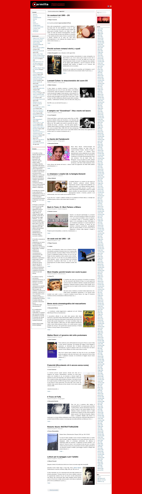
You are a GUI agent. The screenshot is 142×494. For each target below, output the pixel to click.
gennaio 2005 (100, 432)
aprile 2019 (100, 166)
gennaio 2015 (100, 245)
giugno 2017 (100, 200)
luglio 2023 (100, 86)
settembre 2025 (101, 46)
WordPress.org (101, 481)
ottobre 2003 (100, 456)
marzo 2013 (100, 279)
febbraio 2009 (100, 356)
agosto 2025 (100, 47)
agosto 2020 (100, 141)
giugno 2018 (100, 181)
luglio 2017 (100, 198)
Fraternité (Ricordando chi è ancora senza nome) (68, 365)
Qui (48, 23)
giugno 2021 (100, 125)
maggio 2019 (100, 164)
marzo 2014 (100, 261)
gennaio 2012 (100, 301)
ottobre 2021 (100, 119)
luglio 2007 (100, 385)
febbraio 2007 (100, 393)
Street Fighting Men (37, 119)
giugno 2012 (100, 293)
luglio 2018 (100, 180)
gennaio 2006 (100, 413)
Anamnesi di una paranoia (38, 142)
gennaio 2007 (100, 395)
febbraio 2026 (100, 38)
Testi (59, 17)
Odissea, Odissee (37, 82)
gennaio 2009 (100, 357)
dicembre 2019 (101, 153)
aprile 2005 (100, 428)
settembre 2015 (101, 233)
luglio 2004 (100, 442)
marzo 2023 (100, 92)
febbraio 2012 (100, 300)
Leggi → (49, 43)
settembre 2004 (101, 438)
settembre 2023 (101, 83)
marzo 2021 (100, 130)
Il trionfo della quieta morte (38, 88)
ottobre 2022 (100, 100)
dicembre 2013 (101, 265)
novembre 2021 (101, 117)
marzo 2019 (100, 167)
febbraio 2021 (100, 131)
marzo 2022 (100, 111)
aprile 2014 (100, 259)
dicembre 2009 (101, 340)
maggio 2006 (100, 407)
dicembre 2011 (101, 303)
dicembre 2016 (101, 209)
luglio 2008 (100, 367)
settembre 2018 (101, 177)
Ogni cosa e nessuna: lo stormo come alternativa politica (38, 111)
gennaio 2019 (100, 170)
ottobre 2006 (100, 399)
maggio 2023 (100, 89)
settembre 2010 (101, 326)
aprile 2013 (100, 278)
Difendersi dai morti (37, 136)
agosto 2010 (100, 328)
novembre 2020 (101, 136)
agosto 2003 (100, 459)
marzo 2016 (100, 223)
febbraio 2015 (100, 244)
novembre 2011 (101, 304)
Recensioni (60, 428)
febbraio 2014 (100, 262)
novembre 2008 (101, 360)
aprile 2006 (100, 409)
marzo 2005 (100, 429)
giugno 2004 (100, 443)
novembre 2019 (101, 155)
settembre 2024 (101, 64)
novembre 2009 (101, 342)
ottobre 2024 (100, 63)
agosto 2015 (100, 234)
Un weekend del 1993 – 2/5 (58, 15)
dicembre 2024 (101, 60)
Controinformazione (61, 273)
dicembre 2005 (101, 415)
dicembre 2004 (101, 434)
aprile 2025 (100, 53)
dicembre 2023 (101, 78)
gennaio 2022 (100, 114)
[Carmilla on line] (71, 4)
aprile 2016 (100, 222)
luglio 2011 (100, 311)
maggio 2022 (100, 108)
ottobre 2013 (100, 269)
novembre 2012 (101, 286)
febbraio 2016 (100, 225)
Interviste (35, 19)
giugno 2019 (100, 163)
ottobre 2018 (100, 175)
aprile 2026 (100, 35)
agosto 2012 (100, 290)
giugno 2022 (100, 106)
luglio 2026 (100, 30)
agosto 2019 (100, 159)
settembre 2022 (101, 102)
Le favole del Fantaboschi (58, 139)
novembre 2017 (101, 192)
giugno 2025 (100, 50)
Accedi (99, 476)
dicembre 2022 (101, 97)
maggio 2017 (100, 201)
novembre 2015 (101, 230)
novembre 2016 (101, 211)
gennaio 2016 (100, 226)
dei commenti (102, 479)
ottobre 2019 (100, 156)
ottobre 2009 (100, 343)
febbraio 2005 (100, 431)
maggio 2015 (100, 239)
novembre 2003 (101, 454)
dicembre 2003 (101, 452)
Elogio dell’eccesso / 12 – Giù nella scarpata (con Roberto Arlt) (38, 63)
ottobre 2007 (100, 381)
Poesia (34, 22)
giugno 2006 (100, 406)
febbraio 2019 (100, 169)
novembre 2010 (101, 323)
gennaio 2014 (100, 264)
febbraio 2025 (100, 57)
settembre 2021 (101, 120)
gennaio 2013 (100, 283)
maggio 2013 (100, 276)
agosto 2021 (100, 122)
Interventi (60, 50)
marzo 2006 (100, 410)
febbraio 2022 (100, 113)
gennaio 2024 (100, 77)
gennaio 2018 (100, 189)
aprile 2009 (100, 353)
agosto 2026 (100, 28)
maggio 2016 (100, 220)
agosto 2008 (100, 365)
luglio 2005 (100, 423)
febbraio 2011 (100, 318)
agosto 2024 (100, 66)
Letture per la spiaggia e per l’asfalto (62, 457)
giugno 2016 (100, 219)
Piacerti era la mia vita (37, 50)
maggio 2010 (100, 332)
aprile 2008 (100, 371)
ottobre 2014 (100, 250)
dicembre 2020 (101, 134)
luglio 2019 (100, 161)
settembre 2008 (101, 364)
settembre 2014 (101, 251)
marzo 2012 (100, 298)
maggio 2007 (100, 389)
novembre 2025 (101, 42)
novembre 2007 (101, 379)
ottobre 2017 (100, 194)
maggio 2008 (100, 370)
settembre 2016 (101, 214)
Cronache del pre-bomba (38, 26)
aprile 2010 (100, 334)
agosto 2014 (100, 253)
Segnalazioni (35, 30)
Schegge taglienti (61, 140)
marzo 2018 (100, 186)
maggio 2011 (100, 314)
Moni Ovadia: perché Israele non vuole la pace (66, 272)
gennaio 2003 (100, 470)
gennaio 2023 (100, 95)
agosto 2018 (100, 178)
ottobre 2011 (100, 306)
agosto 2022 (100, 103)
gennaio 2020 (100, 152)
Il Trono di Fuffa (54, 397)
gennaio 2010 (100, 339)
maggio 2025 (100, 52)
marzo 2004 (100, 448)
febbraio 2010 (100, 337)
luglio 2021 (100, 124)
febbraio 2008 (100, 375)
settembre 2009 (101, 345)
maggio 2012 (100, 295)
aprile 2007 (100, 390)
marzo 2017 (100, 205)
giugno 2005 (100, 424)
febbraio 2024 (100, 75)
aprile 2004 (100, 446)
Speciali (59, 208)
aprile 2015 (100, 240)
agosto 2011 (100, 309)
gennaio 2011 (100, 320)
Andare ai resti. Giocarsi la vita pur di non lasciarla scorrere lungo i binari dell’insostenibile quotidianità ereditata (38, 41)
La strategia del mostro (38, 85)
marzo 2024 (100, 74)
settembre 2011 (101, 307)
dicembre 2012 (101, 284)
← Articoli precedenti (53, 490)
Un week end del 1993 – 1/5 (58, 239)
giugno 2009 (100, 350)
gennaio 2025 (100, 58)
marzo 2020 (100, 148)
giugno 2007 (100, 387)
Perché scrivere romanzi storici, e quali (63, 49)
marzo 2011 (100, 317)
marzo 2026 (100, 36)
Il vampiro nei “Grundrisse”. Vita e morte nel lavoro (69, 111)
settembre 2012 (101, 289)
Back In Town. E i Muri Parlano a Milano (64, 207)
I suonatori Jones (61, 82)
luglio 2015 (100, 236)
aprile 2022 (100, 110)
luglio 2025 (100, 49)
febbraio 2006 (100, 412)
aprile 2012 (100, 297)
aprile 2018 (100, 184)
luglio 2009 (100, 348)
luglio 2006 (100, 404)
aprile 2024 (100, 72)
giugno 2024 (100, 69)
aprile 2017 (100, 203)
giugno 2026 (100, 32)
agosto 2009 (100, 346)
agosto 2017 (100, 197)
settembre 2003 (101, 457)
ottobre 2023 (100, 81)
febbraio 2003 (100, 468)
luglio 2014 (100, 254)
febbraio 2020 (100, 150)
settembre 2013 (101, 270)
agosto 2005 (100, 421)
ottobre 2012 (100, 287)
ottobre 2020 (100, 138)
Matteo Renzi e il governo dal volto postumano (67, 335)
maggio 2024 (100, 71)
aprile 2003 (100, 465)
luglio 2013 (100, 273)
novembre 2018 (101, 173)
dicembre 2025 (101, 41)
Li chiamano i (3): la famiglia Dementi (66, 174)
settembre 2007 (101, 382)
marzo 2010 (100, 336)
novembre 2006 (101, 398)
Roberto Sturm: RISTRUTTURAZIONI (62, 427)
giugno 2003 (100, 462)
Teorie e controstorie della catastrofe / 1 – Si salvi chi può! (38, 96)
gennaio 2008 (100, 376)
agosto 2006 (100, 403)
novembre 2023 (101, 80)
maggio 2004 (100, 445)
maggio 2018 (100, 183)
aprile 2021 (100, 128)
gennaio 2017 (100, 208)
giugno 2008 (100, 368)
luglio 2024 (100, 67)
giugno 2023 (100, 88)
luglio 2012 (100, 292)
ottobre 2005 (100, 418)
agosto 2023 (100, 85)
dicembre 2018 (101, 172)
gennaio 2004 (100, 451)
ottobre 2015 (100, 231)
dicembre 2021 (101, 116)
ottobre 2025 (100, 44)
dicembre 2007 (101, 378)
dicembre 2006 (101, 396)
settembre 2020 (101, 139)
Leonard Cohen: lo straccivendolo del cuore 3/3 (67, 81)
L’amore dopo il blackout (38, 99)
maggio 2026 (100, 33)
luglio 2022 (100, 105)
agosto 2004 (100, 440)
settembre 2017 (101, 195)
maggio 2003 (100, 463)
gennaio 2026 (100, 39)
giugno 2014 (100, 256)
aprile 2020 (100, 147)
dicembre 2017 (101, 191)
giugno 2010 (100, 331)
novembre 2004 (101, 435)
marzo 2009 (100, 354)
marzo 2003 (100, 466)
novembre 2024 (101, 61)
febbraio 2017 (100, 206)
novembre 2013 (101, 267)
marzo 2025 (100, 55)
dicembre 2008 (101, 359)
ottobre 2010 (100, 325)
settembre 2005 (101, 420)
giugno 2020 (100, 144)
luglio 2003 (100, 460)
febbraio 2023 (100, 94)
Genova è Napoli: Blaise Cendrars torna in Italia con (38, 127)
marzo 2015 (100, 242)
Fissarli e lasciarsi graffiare (38, 47)
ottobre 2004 (100, 437)
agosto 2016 (100, 216)
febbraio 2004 (100, 449)
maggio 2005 (100, 426)
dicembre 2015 (101, 228)
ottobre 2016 (100, 212)
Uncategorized (64, 208)
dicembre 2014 (101, 247)
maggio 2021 (100, 127)
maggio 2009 (100, 351)
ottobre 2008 (100, 362)
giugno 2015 (100, 237)
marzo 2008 (100, 373)
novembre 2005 (101, 417)
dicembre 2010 (101, 322)
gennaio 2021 (100, 133)
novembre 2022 (101, 99)
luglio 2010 (100, 329)
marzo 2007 (100, 392)
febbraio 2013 (100, 281)
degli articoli (101, 478)
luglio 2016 (100, 217)
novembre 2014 (101, 248)
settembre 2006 (101, 401)
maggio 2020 (100, 145)
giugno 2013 (100, 275)
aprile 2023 (100, 91)
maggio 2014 (100, 258)
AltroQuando (35, 31)
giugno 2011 (100, 312)
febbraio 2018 (100, 187)
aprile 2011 (100, 315)
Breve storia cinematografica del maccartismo (66, 304)
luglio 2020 (100, 142)
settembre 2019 (101, 158)
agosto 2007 (100, 384)
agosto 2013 (100, 272)
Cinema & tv (60, 175)
